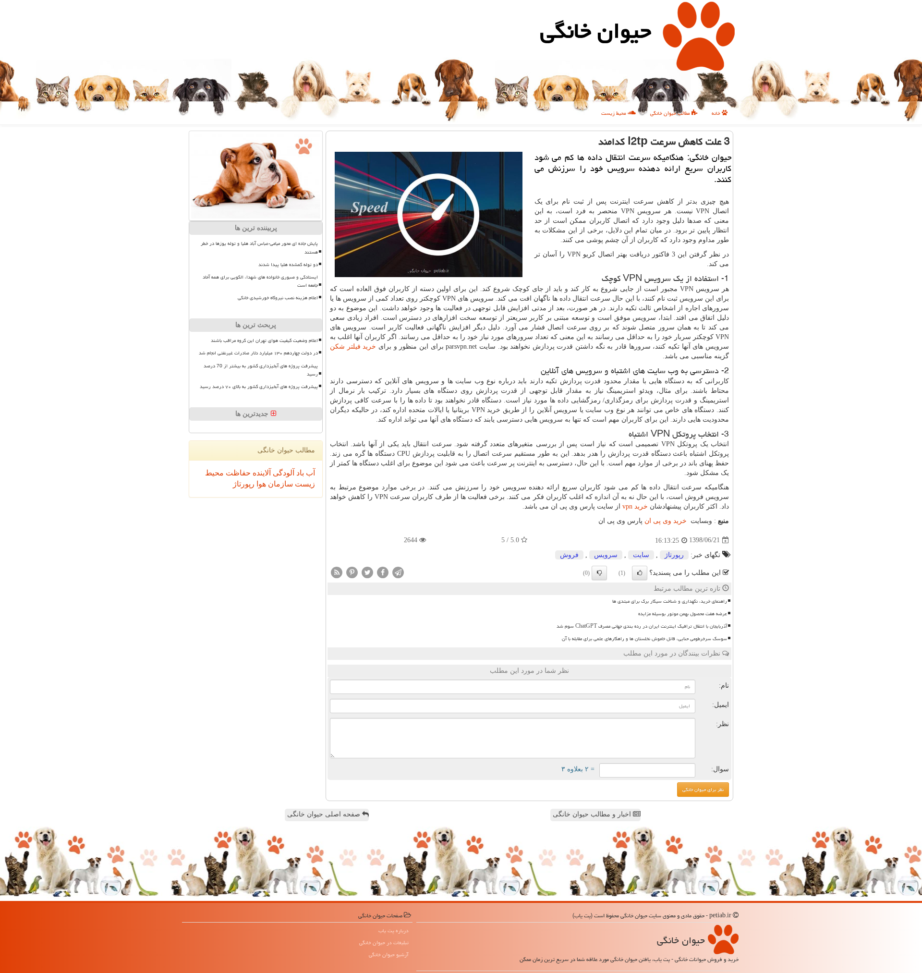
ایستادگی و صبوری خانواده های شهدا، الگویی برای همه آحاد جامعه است (260, 281)
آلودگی (282, 473)
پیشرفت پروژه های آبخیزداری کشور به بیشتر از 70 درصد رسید (261, 370)
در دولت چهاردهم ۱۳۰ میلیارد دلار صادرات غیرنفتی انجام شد (258, 353)
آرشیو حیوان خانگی (389, 954)
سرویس (606, 555)
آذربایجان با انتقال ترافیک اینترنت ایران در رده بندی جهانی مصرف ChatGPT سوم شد (642, 626)
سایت (641, 555)
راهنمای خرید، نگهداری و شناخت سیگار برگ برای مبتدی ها (669, 601)
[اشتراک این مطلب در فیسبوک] (382, 571)
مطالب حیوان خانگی (671, 113)
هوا (260, 484)
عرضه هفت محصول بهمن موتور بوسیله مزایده (682, 614)
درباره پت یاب (393, 930)
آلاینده (261, 473)
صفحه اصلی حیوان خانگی (324, 814)
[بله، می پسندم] (639, 573)
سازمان (279, 484)
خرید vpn (635, 506)
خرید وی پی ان (665, 520)
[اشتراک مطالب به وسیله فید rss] (336, 571)
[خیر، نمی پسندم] (599, 573)
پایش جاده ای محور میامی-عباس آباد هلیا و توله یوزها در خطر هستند (259, 247)
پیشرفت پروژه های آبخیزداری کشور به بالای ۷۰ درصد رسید (259, 386)
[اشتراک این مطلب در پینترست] (352, 571)
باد (299, 473)
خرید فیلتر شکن (353, 346)
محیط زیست (614, 113)
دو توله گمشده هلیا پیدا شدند (288, 264)
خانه (717, 113)
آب (309, 473)
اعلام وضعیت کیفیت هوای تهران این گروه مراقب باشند (264, 340)
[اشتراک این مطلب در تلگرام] (398, 571)
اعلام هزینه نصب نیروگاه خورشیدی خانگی (278, 298)
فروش (569, 555)
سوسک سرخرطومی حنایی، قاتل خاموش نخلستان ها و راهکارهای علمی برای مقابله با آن (644, 639)
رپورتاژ (674, 555)
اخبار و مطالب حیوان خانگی (593, 814)
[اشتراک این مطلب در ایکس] (367, 571)
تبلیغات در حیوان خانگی (384, 942)
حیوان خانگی (595, 30)
